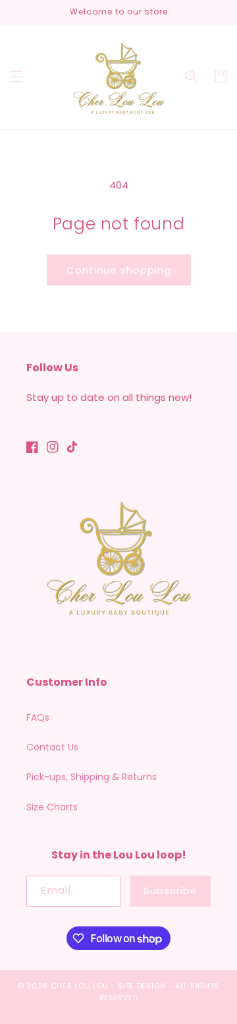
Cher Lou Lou (80, 985)
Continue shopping (118, 270)
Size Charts (52, 807)
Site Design (142, 985)
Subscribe (171, 890)
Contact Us (52, 747)
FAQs (37, 717)
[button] (16, 76)
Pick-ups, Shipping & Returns (91, 776)
